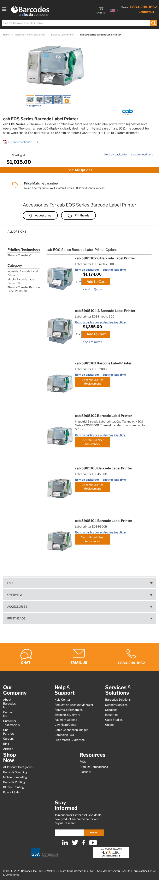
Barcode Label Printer (63, 34)
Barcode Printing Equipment (30, 34)
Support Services (116, 704)
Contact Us (146, 11)
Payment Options (65, 719)
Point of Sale (11, 792)
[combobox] (79, 23)
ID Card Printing (13, 787)
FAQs (10, 583)
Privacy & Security (119, 871)
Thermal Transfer (18, 255)
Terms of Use (140, 871)
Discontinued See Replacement (92, 381)
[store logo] (30, 11)
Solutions (111, 709)
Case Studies (114, 719)
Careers (8, 738)
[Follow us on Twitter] (75, 844)
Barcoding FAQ (64, 735)
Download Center (65, 724)
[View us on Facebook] (83, 844)
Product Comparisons (94, 766)
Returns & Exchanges (68, 709)
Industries (111, 714)
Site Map (102, 871)
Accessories (43, 215)
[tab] (79, 230)
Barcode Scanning (15, 772)
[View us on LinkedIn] (65, 844)
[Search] (153, 23)
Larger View (35, 105)
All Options (16, 231)
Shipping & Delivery (67, 714)
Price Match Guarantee (69, 739)
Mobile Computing (15, 777)
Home (6, 34)
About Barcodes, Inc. (9, 703)
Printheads (82, 215)
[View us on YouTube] (93, 844)
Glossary (85, 771)
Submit (94, 832)
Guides (109, 724)
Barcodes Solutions (118, 699)
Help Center (62, 699)
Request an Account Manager (73, 704)
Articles (8, 748)
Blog (6, 743)
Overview (15, 594)
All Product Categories (18, 767)
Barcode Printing (14, 782)
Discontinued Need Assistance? (92, 442)
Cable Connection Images (71, 730)
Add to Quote (93, 289)
